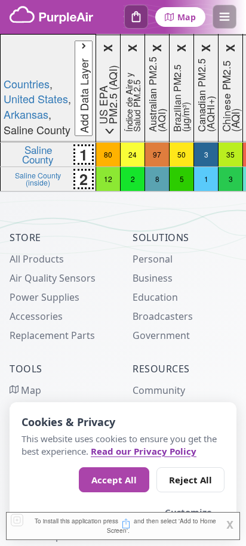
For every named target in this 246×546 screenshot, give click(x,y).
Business (153, 278)
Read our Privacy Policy (143, 451)
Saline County (38, 154)
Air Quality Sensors (53, 278)
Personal (153, 259)
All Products (37, 259)
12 (108, 179)
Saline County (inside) (38, 178)
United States (36, 98)
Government (161, 335)
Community (159, 390)
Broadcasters (163, 316)
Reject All (190, 480)
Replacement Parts (52, 335)
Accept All (114, 480)
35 (230, 154)
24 (132, 154)
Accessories (36, 316)
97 (157, 154)
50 (181, 154)
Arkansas (26, 114)
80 (108, 154)
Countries (27, 83)
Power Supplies (44, 297)
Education (155, 297)
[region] (123, 113)
